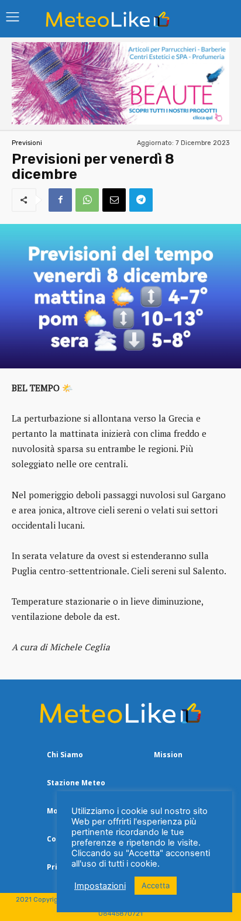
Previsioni (27, 143)
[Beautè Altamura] (120, 121)
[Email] (114, 200)
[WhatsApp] (87, 200)
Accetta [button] (156, 885)
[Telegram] (141, 200)
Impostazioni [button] (100, 886)
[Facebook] (60, 200)
